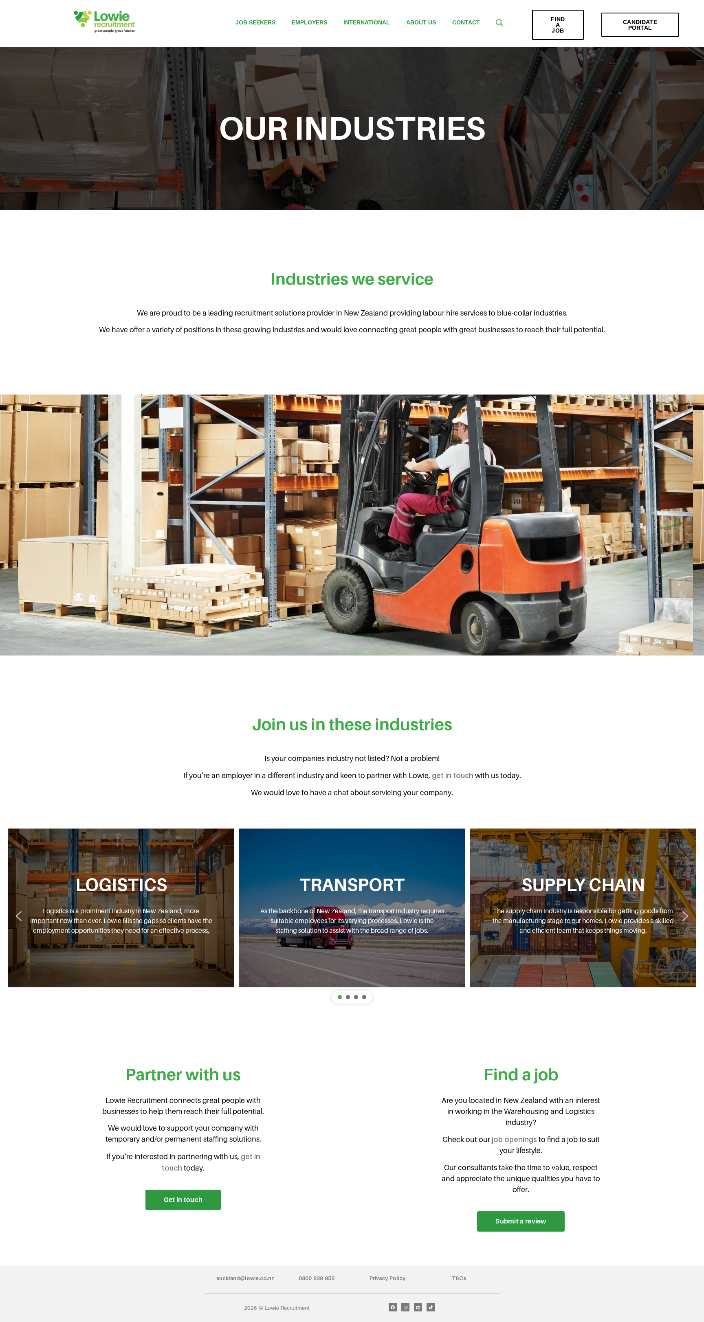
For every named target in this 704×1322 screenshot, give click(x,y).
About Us (421, 22)
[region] (352, 916)
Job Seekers (255, 22)
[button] (18, 916)
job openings (514, 1139)
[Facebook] (393, 1307)
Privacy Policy (387, 1278)
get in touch (452, 775)
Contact (466, 22)
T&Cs (459, 1278)
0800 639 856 (316, 1278)
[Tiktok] (431, 1307)
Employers (309, 22)
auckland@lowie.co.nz (245, 1278)
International (366, 22)
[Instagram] (405, 1307)
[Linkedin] (418, 1307)
